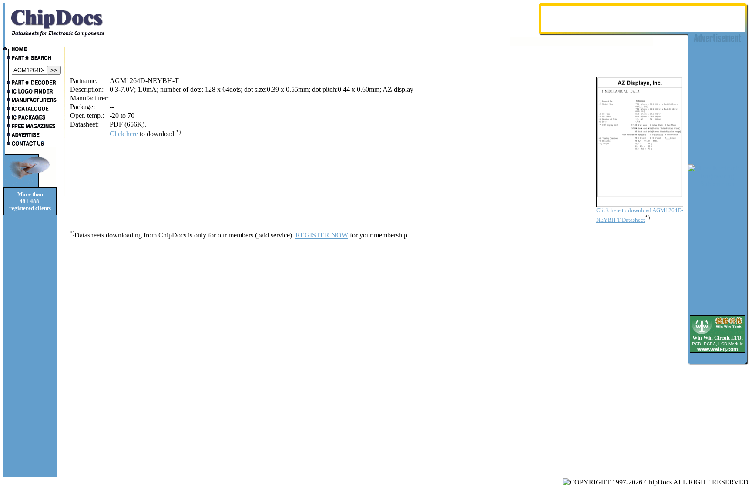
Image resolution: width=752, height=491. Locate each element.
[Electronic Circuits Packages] (30, 118)
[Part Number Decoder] (30, 83)
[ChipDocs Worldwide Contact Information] (30, 143)
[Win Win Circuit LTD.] (717, 333)
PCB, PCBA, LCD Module (717, 343)
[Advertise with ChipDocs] (30, 135)
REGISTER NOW (321, 235)
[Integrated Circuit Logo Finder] (30, 92)
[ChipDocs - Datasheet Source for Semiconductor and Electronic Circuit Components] (30, 50)
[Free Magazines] (30, 127)
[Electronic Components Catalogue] (30, 109)
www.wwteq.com (717, 349)
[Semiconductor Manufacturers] (30, 101)
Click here (124, 133)
